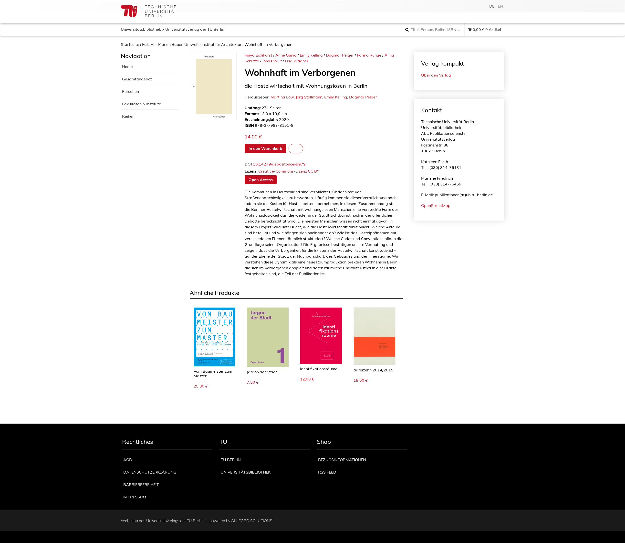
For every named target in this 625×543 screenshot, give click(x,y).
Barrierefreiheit (141, 484)
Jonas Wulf (272, 60)
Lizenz (250, 171)
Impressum (134, 497)
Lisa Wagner (296, 60)
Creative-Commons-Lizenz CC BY (288, 171)
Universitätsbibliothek (141, 29)
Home (127, 66)
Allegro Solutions (251, 520)
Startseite (130, 44)
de (491, 6)
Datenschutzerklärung (149, 472)
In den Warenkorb (265, 148)
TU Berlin (231, 459)
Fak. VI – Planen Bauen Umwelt (170, 44)
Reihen (128, 116)
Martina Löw (282, 97)
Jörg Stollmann (309, 97)
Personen (130, 91)
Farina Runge (369, 55)
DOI (248, 164)
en (500, 6)
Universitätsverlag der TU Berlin (194, 29)
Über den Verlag (436, 75)
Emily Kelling (311, 55)
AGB (127, 459)
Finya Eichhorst (258, 55)
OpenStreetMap (435, 205)
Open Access (261, 179)
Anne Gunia (286, 55)
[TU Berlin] (148, 11)
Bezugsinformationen (342, 459)
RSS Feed (327, 472)
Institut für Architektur (221, 44)
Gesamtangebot (137, 79)
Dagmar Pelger (340, 55)
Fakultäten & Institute (141, 103)
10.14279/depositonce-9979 (279, 164)
